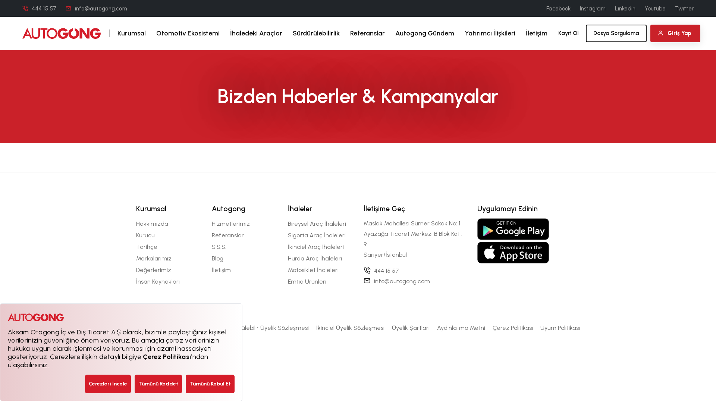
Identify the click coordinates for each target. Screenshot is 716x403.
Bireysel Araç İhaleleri (317, 223)
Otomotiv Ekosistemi (188, 33)
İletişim (536, 33)
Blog (217, 258)
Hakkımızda (152, 223)
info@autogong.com (101, 8)
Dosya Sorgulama (616, 33)
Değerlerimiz (153, 270)
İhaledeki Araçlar (256, 33)
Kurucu (145, 235)
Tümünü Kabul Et (210, 384)
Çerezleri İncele (108, 384)
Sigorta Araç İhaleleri (317, 235)
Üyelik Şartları (411, 327)
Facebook (558, 8)
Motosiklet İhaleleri (313, 270)
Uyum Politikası (560, 327)
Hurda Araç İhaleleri (315, 258)
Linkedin (625, 8)
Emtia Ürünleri (307, 281)
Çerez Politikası (513, 327)
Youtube (655, 8)
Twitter (684, 8)
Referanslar (367, 33)
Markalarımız (154, 258)
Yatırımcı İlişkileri (490, 33)
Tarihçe (146, 246)
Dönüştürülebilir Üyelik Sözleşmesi (263, 327)
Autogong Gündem (424, 33)
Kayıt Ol (568, 33)
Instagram (593, 8)
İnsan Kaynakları (158, 281)
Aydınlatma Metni (461, 327)
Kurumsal (131, 33)
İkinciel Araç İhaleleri (316, 246)
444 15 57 (44, 8)
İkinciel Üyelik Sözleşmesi (350, 327)
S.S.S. (219, 246)
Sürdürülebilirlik (316, 33)
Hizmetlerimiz (231, 223)
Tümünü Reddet (158, 384)
